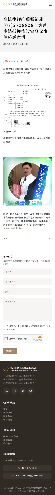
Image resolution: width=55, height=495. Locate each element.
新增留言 (10, 301)
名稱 (8, 271)
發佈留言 (10, 350)
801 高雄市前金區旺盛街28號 (18, 460)
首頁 (5, 408)
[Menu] (50, 4)
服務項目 (7, 412)
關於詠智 (7, 416)
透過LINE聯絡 (10, 436)
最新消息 (6, 44)
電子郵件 (10, 281)
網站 (7, 291)
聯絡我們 (7, 443)
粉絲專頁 (7, 440)
